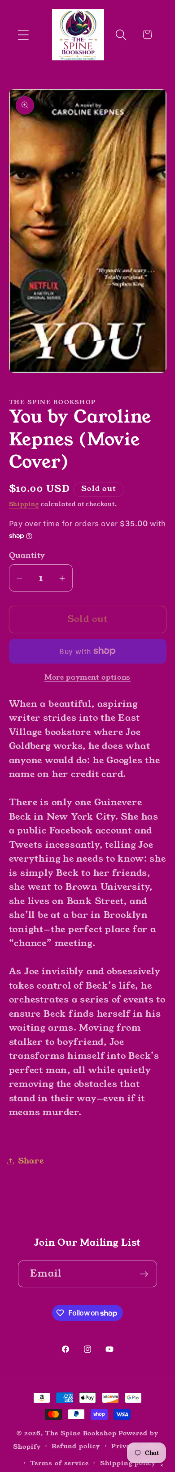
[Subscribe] (144, 1274)
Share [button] (31, 1161)
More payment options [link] (87, 677)
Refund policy (76, 1446)
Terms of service (59, 1463)
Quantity (27, 555)
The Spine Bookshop (80, 1433)
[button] (23, 34)
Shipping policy (128, 1463)
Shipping (24, 504)
